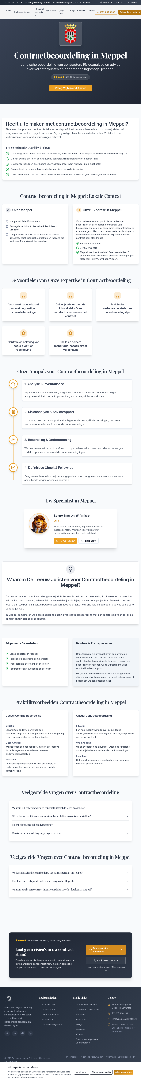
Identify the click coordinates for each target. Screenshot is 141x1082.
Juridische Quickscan (87, 1009)
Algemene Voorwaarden (92, 1057)
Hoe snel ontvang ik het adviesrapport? (33, 824)
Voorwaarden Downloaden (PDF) (121, 1057)
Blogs (72, 10)
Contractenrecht (50, 1014)
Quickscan (51, 10)
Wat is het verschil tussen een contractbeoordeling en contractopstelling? (51, 816)
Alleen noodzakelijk (101, 1072)
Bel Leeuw (90, 540)
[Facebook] (7, 1033)
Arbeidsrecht (48, 1004)
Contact (91, 10)
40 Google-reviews (79, 77)
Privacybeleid (71, 1057)
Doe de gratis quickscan (100, 950)
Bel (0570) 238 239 (107, 960)
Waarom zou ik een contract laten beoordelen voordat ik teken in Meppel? (52, 889)
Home (9, 10)
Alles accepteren (123, 1072)
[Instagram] (30, 1033)
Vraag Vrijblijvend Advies (70, 88)
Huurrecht (47, 1019)
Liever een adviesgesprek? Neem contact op (106, 968)
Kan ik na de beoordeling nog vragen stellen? (36, 833)
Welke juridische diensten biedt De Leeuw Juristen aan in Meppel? (47, 872)
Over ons (61, 12)
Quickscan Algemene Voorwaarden (87, 1041)
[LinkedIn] (15, 1033)
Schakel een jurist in (39, 12)
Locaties (80, 1014)
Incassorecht (48, 1009)
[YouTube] (22, 1033)
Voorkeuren (81, 1072)
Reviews (81, 10)
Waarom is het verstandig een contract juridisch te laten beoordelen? (49, 808)
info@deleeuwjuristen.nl (39, 2)
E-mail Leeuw (67, 540)
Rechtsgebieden (22, 12)
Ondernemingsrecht (52, 1024)
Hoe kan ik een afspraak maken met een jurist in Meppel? (43, 881)
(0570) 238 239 (14, 2)
